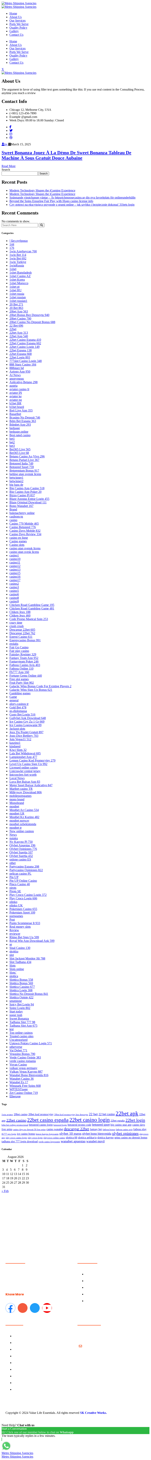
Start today (16, 1011)
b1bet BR (15, 403)
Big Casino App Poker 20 (25, 491)
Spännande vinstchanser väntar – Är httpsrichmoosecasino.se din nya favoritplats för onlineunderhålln (72, 197)
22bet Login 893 (19, 357)
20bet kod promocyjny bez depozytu (71, 1115)
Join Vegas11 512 (20, 739)
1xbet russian (17, 297)
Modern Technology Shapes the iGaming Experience (42, 190)
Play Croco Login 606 (23, 898)
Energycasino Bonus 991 (25, 640)
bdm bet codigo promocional (15, 1125)
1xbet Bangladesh (20, 272)
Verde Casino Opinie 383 (25, 1057)
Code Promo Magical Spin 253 (28, 619)
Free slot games (19, 679)
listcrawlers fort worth (23, 774)
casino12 (14, 566)
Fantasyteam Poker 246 (24, 661)
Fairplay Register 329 (22, 654)
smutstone (15, 1001)
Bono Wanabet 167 (21, 506)
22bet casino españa (48, 1120)
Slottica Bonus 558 (21, 979)
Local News (17, 778)
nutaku (13, 838)
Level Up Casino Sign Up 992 (28, 764)
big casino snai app (121, 1124)
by (6, 144)
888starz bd (16, 368)
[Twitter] (11, 130)
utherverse (15, 1046)
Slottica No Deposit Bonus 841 (28, 993)
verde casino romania (22, 1061)
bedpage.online (18, 431)
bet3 (12, 445)
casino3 (14, 587)
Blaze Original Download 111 (28, 502)
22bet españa (117, 1120)
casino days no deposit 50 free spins (29, 1129)
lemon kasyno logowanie (47, 1134)
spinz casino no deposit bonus (130, 1137)
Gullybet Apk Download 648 (27, 718)
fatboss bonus (109, 1129)
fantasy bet (96, 1129)
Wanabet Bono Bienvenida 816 (28, 1075)
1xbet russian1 (18, 300)
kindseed (14, 746)
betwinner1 (16, 477)
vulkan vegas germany (23, 1068)
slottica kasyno (105, 1137)
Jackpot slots (17, 728)
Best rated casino (19, 435)
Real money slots (20, 926)
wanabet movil (95, 1141)
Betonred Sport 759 (21, 467)
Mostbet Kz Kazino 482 (24, 817)
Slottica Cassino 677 (22, 986)
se (10, 944)
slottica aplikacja (87, 1137)
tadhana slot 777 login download (20, 1141)
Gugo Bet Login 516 (22, 714)
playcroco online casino (54, 1138)
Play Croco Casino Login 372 (28, 894)
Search (6, 169)
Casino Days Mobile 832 (25, 530)
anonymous (16, 378)
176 (11, 247)
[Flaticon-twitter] (35, 1308)
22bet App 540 (18, 336)
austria (13, 385)
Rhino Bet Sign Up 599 (24, 937)
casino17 (14, 580)
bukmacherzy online (22, 513)
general (13, 700)
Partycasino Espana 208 (24, 866)
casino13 (14, 569)
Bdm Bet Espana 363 (22, 421)
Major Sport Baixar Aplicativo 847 (30, 785)
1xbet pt (14, 286)
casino (13, 520)
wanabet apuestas (73, 1141)
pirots (12, 887)
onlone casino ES (20, 859)
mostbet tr (15, 827)
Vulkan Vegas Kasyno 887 (26, 1071)
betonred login (60, 1125)
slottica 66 (71, 1137)
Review (14, 930)
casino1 (14, 555)
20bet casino (21, 1114)
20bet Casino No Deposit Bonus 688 (32, 322)
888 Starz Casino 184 (22, 364)
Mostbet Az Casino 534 (24, 810)
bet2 (12, 442)
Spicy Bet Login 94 (21, 1004)
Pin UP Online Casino (23, 880)
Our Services (17, 20)
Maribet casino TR (21, 788)
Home (13, 13)
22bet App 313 (18, 332)
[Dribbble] (11, 137)
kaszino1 (14, 742)
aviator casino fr (19, 389)
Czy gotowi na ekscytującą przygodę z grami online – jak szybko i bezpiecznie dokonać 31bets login (71, 204)
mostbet (14, 806)
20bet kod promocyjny (40, 1114)
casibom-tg (16, 516)
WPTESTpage (18, 1089)
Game (13, 696)
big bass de (16, 484)
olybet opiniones (125, 1133)
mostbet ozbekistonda (22, 824)
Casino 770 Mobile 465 (24, 523)
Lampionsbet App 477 (23, 757)
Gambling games (19, 693)
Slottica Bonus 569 (21, 983)
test (11, 1029)
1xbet (12, 269)
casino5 (14, 590)
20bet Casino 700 (20, 318)
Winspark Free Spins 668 (25, 1085)
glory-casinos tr (19, 704)
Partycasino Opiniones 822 (26, 870)
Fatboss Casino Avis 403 (24, 665)
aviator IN (15, 392)
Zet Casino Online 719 (23, 1092)
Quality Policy (18, 27)
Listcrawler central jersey (25, 771)
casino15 (14, 573)
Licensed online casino (23, 767)
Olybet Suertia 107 (21, 852)
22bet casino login (89, 1120)
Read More (9, 166)
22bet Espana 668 (20, 354)
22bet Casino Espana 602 (25, 343)
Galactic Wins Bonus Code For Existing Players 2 (40, 686)
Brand (13, 509)
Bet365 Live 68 (19, 453)
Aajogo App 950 (19, 371)
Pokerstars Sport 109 (22, 912)
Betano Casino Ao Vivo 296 (27, 456)
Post (12, 919)
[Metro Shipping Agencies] (19, 3)
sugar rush (15, 1015)
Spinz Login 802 (19, 1008)
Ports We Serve (19, 24)
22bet (12, 329)
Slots (12, 965)
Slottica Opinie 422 (21, 997)
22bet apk (127, 1113)
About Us (15, 17)
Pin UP (13, 877)
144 (11, 244)
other (12, 863)
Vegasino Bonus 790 (22, 1054)
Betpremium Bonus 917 (24, 470)
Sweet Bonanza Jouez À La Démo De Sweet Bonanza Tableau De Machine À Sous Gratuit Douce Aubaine (66, 155)
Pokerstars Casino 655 (23, 909)
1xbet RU (15, 290)
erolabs (13, 643)
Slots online (16, 969)
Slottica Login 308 (20, 990)
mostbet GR (16, 813)
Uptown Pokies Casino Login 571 (30, 1043)
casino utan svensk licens (25, 548)
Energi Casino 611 (20, 636)
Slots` (13, 972)
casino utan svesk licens (24, 552)
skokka (13, 951)
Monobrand (16, 803)
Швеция (14, 1096)
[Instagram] (10, 134)
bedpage (14, 428)
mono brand (16, 799)
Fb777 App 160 (19, 672)
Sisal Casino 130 (19, 948)
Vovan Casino (18, 1064)
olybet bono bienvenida (96, 1134)
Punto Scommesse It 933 (24, 923)
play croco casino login (16, 1138)
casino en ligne (18, 537)
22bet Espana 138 (20, 350)
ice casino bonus (26, 1133)
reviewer (14, 933)
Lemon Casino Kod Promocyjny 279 (32, 760)
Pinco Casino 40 (19, 884)
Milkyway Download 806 (25, 792)
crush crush (16, 626)
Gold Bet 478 (17, 707)
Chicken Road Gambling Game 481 (31, 608)
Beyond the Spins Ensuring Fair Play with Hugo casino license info (51, 201)
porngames (16, 916)
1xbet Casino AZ (20, 276)
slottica (13, 976)
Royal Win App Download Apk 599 (31, 940)
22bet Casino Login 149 (24, 346)
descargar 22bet (76, 1129)
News (13, 834)
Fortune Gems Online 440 (25, 675)
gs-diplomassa (18, 711)
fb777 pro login (9, 1134)
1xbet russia (16, 293)
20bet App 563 (18, 311)
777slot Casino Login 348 (25, 361)
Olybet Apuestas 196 (22, 845)
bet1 (12, 438)
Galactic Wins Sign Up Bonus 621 (30, 689)
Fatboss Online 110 (21, 668)
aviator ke (15, 396)
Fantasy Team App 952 (23, 658)
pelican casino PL (20, 873)
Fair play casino (19, 651)
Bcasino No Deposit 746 (24, 417)
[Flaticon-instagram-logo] (23, 1308)
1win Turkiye (17, 262)
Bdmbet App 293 (20, 424)
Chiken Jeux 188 (19, 612)
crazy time (15, 622)
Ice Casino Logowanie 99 (25, 725)
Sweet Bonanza (19, 1018)
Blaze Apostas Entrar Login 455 (29, 498)
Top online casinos (21, 1032)
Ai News (15, 375)
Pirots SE (15, 891)
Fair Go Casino (19, 647)
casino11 (14, 562)
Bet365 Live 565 (19, 449)
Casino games (18, 541)
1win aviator (7, 1115)
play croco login (35, 1138)
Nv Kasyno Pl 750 (21, 841)
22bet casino (16, 1120)
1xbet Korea (17, 279)
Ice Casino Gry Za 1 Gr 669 (26, 721)
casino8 (14, 597)
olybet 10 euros (70, 1134)
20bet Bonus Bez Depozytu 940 (29, 315)
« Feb (5, 1191)
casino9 (14, 601)
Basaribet (15, 414)
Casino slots (16, 544)
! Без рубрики (18, 240)
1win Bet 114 (17, 255)
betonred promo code (79, 1124)
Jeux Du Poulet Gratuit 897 (26, 732)
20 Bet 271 (16, 304)
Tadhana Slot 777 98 (22, 1022)
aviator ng (15, 399)
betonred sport (101, 1124)
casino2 (14, 583)
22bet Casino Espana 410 (25, 339)
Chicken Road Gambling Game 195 (31, 605)
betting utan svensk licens (25, 474)
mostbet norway (19, 820)
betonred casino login (41, 1124)
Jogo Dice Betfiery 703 (23, 735)
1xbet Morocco (18, 283)
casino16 (14, 576)
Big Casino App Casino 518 (26, 488)
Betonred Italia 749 (21, 463)
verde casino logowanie (49, 1142)
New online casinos (21, 831)
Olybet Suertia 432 (21, 856)
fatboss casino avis (124, 1129)
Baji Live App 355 (21, 410)
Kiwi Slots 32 (18, 750)
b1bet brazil (16, 407)
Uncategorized (18, 1039)
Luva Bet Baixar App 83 (24, 781)
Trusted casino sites (21, 1036)
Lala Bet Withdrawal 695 (25, 753)
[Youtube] (47, 1308)
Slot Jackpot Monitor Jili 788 (27, 958)
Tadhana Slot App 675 (23, 1025)
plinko (13, 902)
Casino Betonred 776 (22, 527)
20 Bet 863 (16, 308)
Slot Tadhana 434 (20, 962)
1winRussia (16, 265)
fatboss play (139, 1129)
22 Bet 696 (16, 325)
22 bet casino (107, 1114)
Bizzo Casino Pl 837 (22, 495)
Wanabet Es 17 (18, 1082)
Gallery (14, 31)
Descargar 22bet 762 (22, 633)
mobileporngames (20, 795)
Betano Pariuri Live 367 (24, 460)
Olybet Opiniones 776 (23, 849)
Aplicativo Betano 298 (23, 382)
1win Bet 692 (17, 258)
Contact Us (16, 34)
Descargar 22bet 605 (22, 629)
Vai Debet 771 (18, 1050)
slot (11, 955)
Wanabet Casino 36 (21, 1078)
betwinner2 (16, 481)
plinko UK (16, 905)
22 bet (93, 1114)
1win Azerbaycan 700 (23, 251)
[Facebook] (10, 127)
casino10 (14, 559)
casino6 (14, 594)
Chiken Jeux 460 (19, 615)
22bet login (135, 1120)
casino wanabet (54, 1129)
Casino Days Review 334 (25, 534)
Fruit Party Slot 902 (21, 682)
